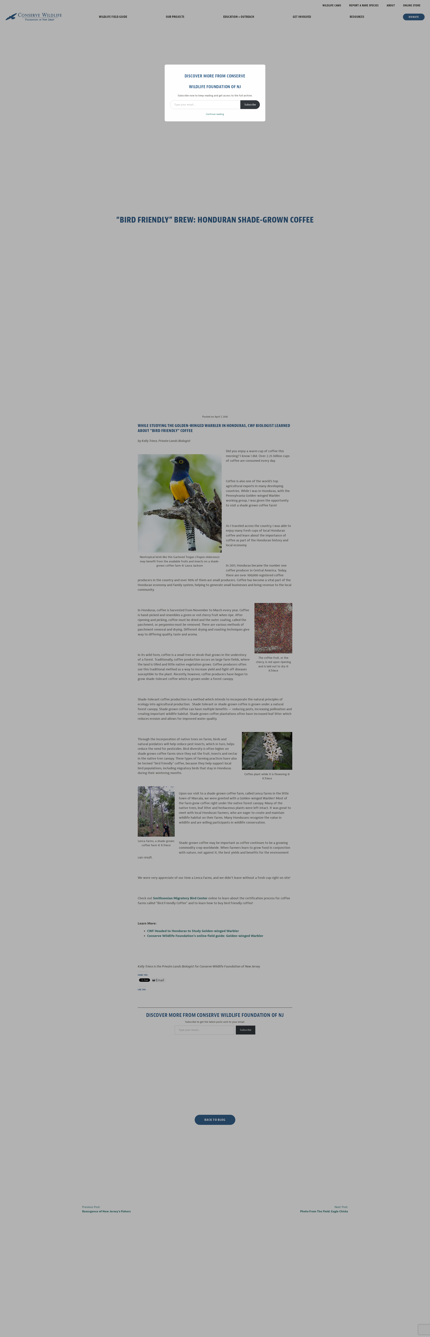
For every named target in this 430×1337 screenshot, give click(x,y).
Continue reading (215, 114)
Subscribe (250, 104)
